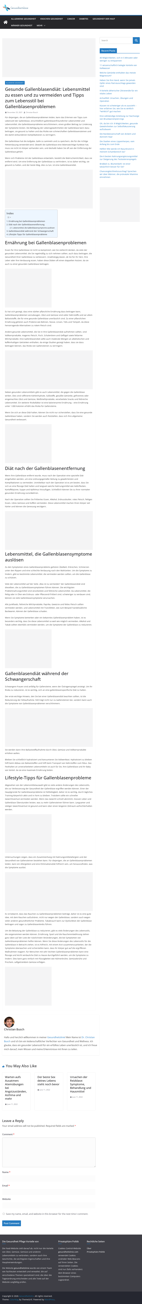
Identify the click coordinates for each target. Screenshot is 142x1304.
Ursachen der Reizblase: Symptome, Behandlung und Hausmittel (80, 1084)
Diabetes (83, 18)
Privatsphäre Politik (96, 1251)
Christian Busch (32, 112)
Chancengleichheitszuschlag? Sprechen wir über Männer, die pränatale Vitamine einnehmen (119, 174)
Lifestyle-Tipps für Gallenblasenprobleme (28, 234)
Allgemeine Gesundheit (23, 18)
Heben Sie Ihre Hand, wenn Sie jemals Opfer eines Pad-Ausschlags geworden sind (118, 83)
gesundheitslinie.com (68, 1251)
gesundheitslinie (21, 1268)
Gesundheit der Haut (104, 18)
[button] (43, 25)
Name (6, 1172)
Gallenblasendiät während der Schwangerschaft (31, 231)
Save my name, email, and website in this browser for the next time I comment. (47, 1213)
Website (6, 1199)
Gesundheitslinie (56, 1037)
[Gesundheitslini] (5, 22)
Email (6, 1185)
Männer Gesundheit (21, 25)
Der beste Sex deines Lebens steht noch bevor (48, 1080)
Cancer (71, 18)
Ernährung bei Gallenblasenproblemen (27, 221)
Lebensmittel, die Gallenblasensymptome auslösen (34, 228)
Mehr (39, 25)
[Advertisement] (49, 57)
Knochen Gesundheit (51, 18)
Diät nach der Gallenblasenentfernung (27, 224)
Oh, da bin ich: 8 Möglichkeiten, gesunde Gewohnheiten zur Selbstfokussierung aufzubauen (119, 126)
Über (89, 1248)
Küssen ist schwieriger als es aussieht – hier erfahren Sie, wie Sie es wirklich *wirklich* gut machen (118, 108)
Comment (8, 1134)
